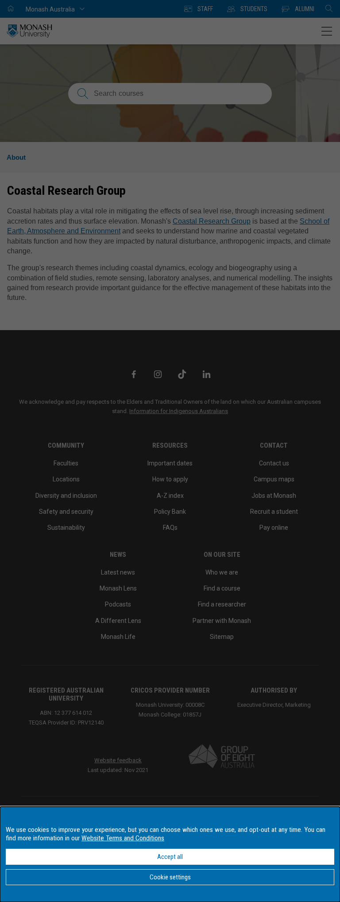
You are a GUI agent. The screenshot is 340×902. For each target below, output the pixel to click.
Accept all (170, 857)
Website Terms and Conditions (122, 838)
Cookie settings (170, 877)
